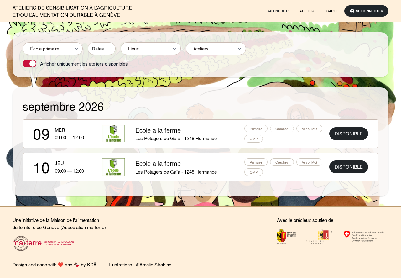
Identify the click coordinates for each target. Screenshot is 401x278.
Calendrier (278, 10)
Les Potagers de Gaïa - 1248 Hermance (176, 138)
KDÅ (91, 264)
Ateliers (307, 10)
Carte (332, 10)
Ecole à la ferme (158, 129)
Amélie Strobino (155, 264)
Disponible (349, 133)
